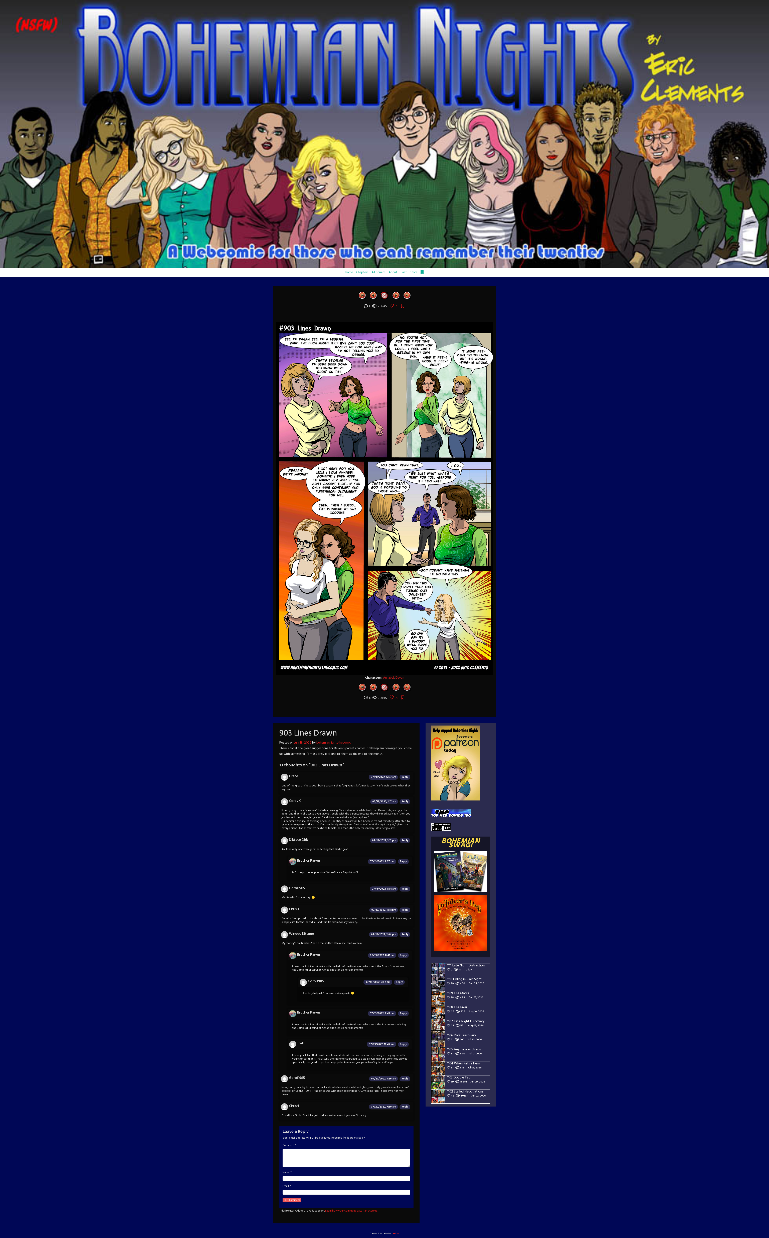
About (393, 272)
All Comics (379, 272)
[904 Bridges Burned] (396, 295)
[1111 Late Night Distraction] (407, 295)
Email (286, 1186)
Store (413, 272)
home (349, 272)
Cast (404, 272)
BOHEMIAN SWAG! (460, 843)
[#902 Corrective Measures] (373, 295)
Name (286, 1172)
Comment (289, 1145)
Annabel (388, 677)
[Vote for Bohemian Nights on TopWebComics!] (451, 813)
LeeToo (395, 1234)
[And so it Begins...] (362, 295)
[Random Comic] (384, 295)
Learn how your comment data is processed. (351, 1211)
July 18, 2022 (302, 742)
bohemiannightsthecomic (333, 742)
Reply (405, 777)
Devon (400, 677)
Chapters (362, 272)
